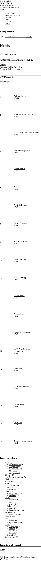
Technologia (9, 535)
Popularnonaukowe (16, 477)
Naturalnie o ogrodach (17, 60)
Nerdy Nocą (18, 422)
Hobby (10, 67)
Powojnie (17, 186)
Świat (7, 525)
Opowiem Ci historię (21, 386)
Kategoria (3, 82)
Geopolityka (13, 527)
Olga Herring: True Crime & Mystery (27, 132)
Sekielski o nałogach (21, 241)
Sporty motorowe (15, 523)
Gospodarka (13, 467)
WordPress (4, 559)
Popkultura (8, 506)
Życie (11, 504)
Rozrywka (8, 512)
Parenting (12, 500)
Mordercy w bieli (20, 259)
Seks (11, 502)
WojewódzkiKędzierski (22, 150)
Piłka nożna (13, 520)
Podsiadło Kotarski (20, 205)
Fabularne (8, 479)
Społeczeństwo (10, 516)
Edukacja (8, 475)
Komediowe (13, 514)
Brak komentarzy (14, 69)
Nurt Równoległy (20, 277)
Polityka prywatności (7, 557)
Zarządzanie (13, 473)
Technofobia (18, 368)
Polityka (12, 531)
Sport (6, 518)
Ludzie (7, 498)
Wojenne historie (20, 96)
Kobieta (7, 487)
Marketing (13, 471)
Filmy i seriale (14, 494)
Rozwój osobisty (15, 510)
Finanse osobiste (15, 465)
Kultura (7, 492)
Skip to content (5, 1)
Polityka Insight (19, 314)
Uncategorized (10, 537)
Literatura (12, 496)
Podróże (12, 529)
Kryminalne (9, 489)
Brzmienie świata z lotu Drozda (25, 114)
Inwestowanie (14, 469)
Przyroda (12, 533)
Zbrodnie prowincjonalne (23, 441)
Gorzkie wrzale (19, 168)
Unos (23, 557)
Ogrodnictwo (18, 67)
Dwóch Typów (19, 295)
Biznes (7, 463)
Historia (7, 481)
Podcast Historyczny (21, 223)
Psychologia (9, 508)
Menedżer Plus (19, 404)
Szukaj (2, 36)
